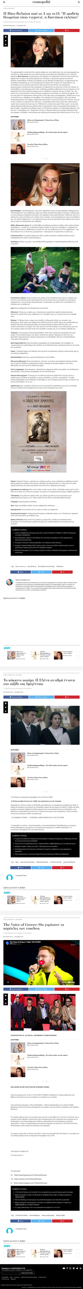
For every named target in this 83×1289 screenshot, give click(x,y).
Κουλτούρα (17, 1277)
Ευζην (11, 1277)
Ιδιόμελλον (59, 566)
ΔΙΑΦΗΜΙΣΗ (79, 1287)
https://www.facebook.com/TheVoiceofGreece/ (30, 1175)
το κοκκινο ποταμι (55, 862)
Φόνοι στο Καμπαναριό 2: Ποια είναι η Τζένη (43, 120)
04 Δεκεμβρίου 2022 (21, 25)
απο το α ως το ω (20, 566)
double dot (30, 1285)
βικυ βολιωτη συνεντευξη (46, 566)
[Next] (46, 158)
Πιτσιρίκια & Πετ (42, 1277)
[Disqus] (41, 622)
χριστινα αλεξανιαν (69, 862)
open (17, 862)
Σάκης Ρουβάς (60, 1215)
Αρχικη (4, 8)
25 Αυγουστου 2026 (33, 122)
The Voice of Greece (21, 1215)
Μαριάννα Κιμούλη (42, 862)
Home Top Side (11, 8)
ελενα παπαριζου (34, 1215)
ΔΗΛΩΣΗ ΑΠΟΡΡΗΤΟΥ (42, 1287)
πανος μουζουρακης (48, 1215)
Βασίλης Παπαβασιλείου (10, 25)
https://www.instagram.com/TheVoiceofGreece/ (30, 1183)
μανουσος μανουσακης (27, 862)
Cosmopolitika (5, 1277)
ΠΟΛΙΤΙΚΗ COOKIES (51, 1287)
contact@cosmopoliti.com (32, 1287)
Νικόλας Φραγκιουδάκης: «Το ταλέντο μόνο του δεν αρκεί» (47, 132)
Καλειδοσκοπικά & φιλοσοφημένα (29, 1277)
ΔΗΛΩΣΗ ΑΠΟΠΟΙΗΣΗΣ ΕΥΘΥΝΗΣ (69, 1287)
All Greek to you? (5, 1279)
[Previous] (43, 158)
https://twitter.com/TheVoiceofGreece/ (28, 1179)
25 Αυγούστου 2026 (21, 903)
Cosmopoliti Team (9, 692)
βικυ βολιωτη (32, 566)
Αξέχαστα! (13, 1279)
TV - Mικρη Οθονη (18, 675)
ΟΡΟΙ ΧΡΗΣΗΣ (59, 1287)
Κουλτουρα (10, 675)
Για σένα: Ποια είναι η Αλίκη (37, 144)
